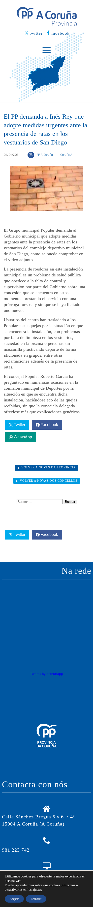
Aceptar (14, 899)
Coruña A (66, 155)
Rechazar (36, 899)
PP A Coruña (44, 155)
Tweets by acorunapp (46, 673)
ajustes (37, 889)
